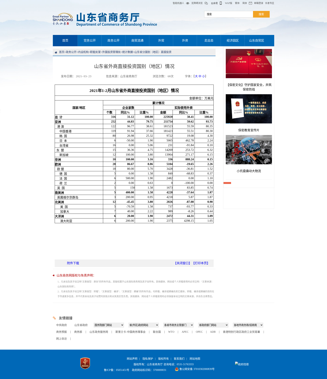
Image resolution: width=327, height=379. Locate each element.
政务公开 (113, 40)
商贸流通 (137, 40)
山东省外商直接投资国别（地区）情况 (134, 66)
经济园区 (233, 40)
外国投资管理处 (111, 52)
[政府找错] (242, 364)
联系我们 (179, 358)
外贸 (161, 40)
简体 (244, 3)
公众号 (214, 3)
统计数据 (127, 52)
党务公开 (90, 40)
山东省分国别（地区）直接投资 (152, 52)
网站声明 (132, 358)
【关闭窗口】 (183, 263)
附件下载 (73, 263)
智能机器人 (178, 3)
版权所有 (163, 358)
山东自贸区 (256, 40)
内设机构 (83, 52)
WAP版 (228, 3)
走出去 (208, 40)
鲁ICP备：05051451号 (116, 370)
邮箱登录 (258, 3)
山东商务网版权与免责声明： (76, 275)
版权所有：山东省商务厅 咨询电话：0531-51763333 (164, 364)
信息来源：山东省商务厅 (121, 76)
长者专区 (269, 3)
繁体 (237, 3)
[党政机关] (85, 370)
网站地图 (195, 358)
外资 (185, 40)
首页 (65, 40)
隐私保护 (147, 358)
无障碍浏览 (197, 3)
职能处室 (95, 52)
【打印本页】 (201, 263)
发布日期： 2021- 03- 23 (76, 76)
